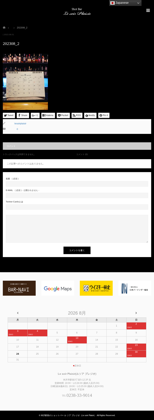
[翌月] (136, 313)
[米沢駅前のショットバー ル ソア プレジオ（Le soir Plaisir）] (77, 11)
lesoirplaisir (20, 123)
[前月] (18, 313)
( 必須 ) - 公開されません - (22, 190)
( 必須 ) (12, 179)
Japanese (122, 2)
